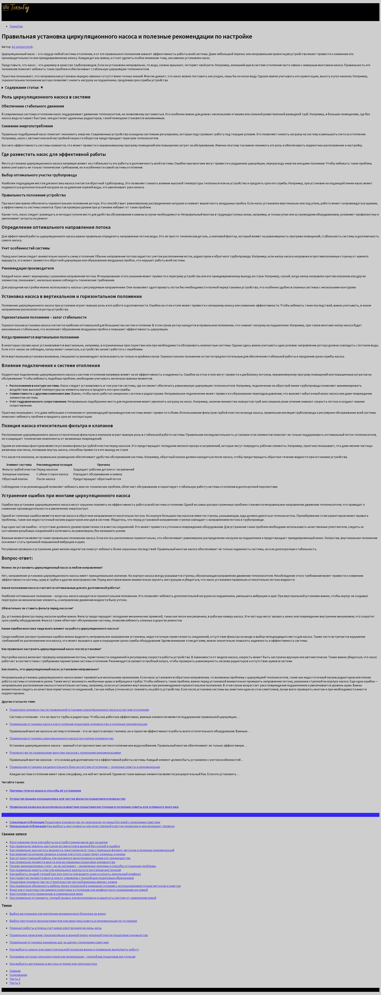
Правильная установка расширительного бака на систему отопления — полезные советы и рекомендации (85, 767)
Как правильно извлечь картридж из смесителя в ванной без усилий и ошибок (65, 846)
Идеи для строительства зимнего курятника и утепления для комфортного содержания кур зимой (79, 890)
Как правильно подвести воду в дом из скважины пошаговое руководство (62, 862)
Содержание (18, 975)
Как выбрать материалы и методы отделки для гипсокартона (53, 964)
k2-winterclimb (22, 47)
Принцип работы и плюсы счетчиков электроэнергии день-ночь (56, 928)
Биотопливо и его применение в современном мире (46, 894)
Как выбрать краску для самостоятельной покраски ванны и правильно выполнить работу (74, 949)
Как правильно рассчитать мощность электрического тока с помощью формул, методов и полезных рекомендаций (92, 850)
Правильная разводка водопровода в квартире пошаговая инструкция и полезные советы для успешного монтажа (94, 807)
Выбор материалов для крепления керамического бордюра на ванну (58, 914)
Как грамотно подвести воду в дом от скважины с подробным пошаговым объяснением (72, 878)
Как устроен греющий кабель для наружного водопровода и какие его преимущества (70, 858)
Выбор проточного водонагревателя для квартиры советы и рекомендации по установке (73, 921)
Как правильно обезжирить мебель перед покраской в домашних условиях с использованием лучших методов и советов (95, 886)
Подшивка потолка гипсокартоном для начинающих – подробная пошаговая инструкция (72, 956)
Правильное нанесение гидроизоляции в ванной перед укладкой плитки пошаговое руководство (79, 935)
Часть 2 (15, 979)
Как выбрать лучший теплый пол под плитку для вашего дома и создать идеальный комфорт (75, 874)
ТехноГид (16, 26)
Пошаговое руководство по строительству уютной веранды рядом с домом (63, 882)
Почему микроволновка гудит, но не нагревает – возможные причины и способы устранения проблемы (83, 866)
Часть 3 (15, 983)
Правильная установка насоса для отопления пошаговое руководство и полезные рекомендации (78, 724)
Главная (15, 971)
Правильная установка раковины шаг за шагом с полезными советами (59, 942)
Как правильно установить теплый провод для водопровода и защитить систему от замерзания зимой (83, 898)
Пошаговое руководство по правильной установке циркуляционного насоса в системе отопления (79, 710)
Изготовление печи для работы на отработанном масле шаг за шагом (59, 842)
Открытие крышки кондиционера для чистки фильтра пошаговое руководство (68, 799)
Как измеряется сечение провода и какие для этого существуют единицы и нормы (67, 854)
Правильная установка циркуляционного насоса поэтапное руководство (62, 738)
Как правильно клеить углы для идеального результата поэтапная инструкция (65, 870)
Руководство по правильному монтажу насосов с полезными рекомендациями (65, 752)
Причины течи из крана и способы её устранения (45, 790)
